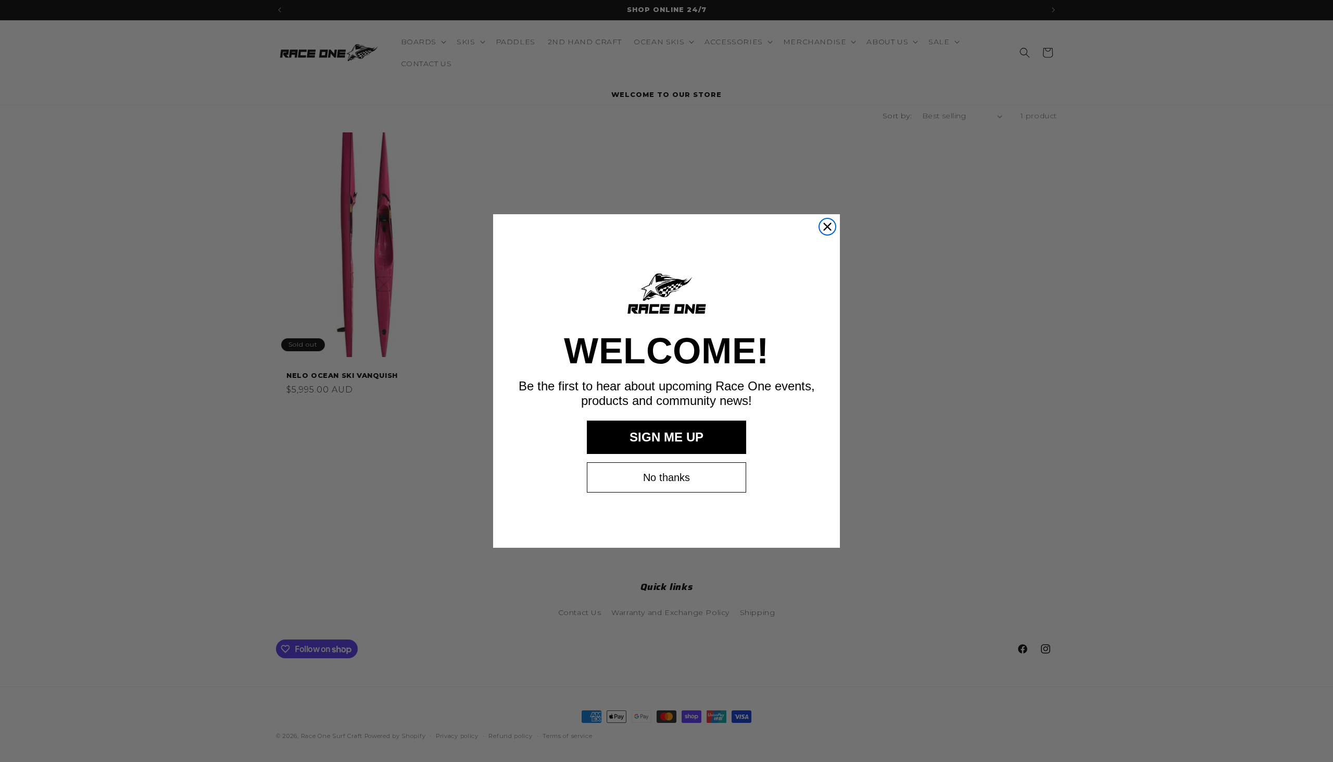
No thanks (666, 477)
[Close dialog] (827, 226)
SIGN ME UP (666, 437)
